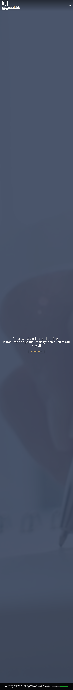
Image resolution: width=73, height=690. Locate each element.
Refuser (56, 686)
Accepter (64, 686)
